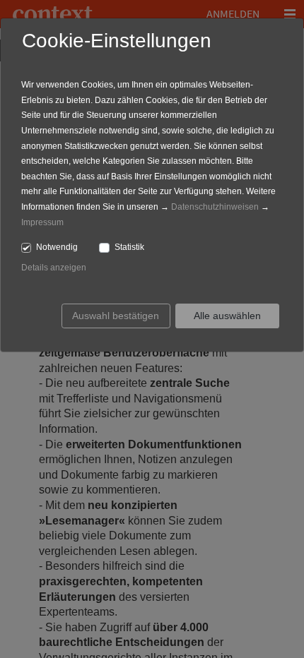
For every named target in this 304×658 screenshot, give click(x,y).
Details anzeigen (53, 267)
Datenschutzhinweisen (215, 207)
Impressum (42, 222)
